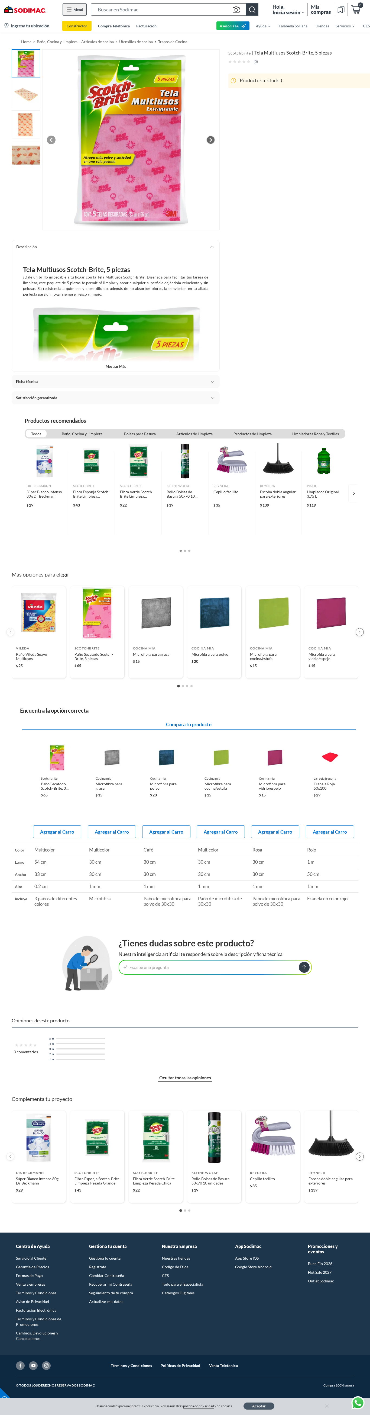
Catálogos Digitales (178, 1293)
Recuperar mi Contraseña (110, 1284)
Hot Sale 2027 (320, 1272)
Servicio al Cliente (31, 1258)
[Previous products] (10, 632)
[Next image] (210, 140)
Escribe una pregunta (149, 967)
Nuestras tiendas (176, 1258)
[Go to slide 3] (187, 686)
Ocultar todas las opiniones (185, 1077)
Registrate (97, 1266)
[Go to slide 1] (178, 686)
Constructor (77, 26)
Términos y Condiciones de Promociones (38, 1322)
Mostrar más (116, 366)
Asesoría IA (229, 26)
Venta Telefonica (223, 1365)
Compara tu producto (189, 724)
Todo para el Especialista (182, 1284)
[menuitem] (259, 25)
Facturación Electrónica (36, 1310)
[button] (174, 9)
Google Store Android (253, 1266)
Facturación (146, 26)
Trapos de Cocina (172, 41)
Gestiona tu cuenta (105, 1258)
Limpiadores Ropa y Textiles (315, 433)
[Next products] (360, 632)
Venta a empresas (30, 1284)
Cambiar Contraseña (106, 1275)
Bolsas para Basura (140, 433)
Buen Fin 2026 (320, 1263)
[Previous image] (51, 140)
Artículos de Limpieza (194, 433)
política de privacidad (198, 1406)
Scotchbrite (239, 53)
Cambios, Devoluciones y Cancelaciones (37, 1336)
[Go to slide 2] (183, 686)
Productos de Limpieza (252, 433)
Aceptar (259, 1406)
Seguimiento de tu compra (111, 1293)
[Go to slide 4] (191, 686)
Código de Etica (175, 1266)
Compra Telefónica (114, 26)
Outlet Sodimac (321, 1281)
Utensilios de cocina (136, 41)
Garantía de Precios (32, 1266)
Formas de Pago (29, 1275)
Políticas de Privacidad (180, 1365)
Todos (36, 433)
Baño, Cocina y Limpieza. (82, 433)
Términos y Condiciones (36, 1293)
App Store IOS (247, 1258)
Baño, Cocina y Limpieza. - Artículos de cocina (75, 41)
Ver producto (38, 671)
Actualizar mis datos (106, 1301)
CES (165, 1275)
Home (26, 41)
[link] (45, 493)
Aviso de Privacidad (32, 1301)
